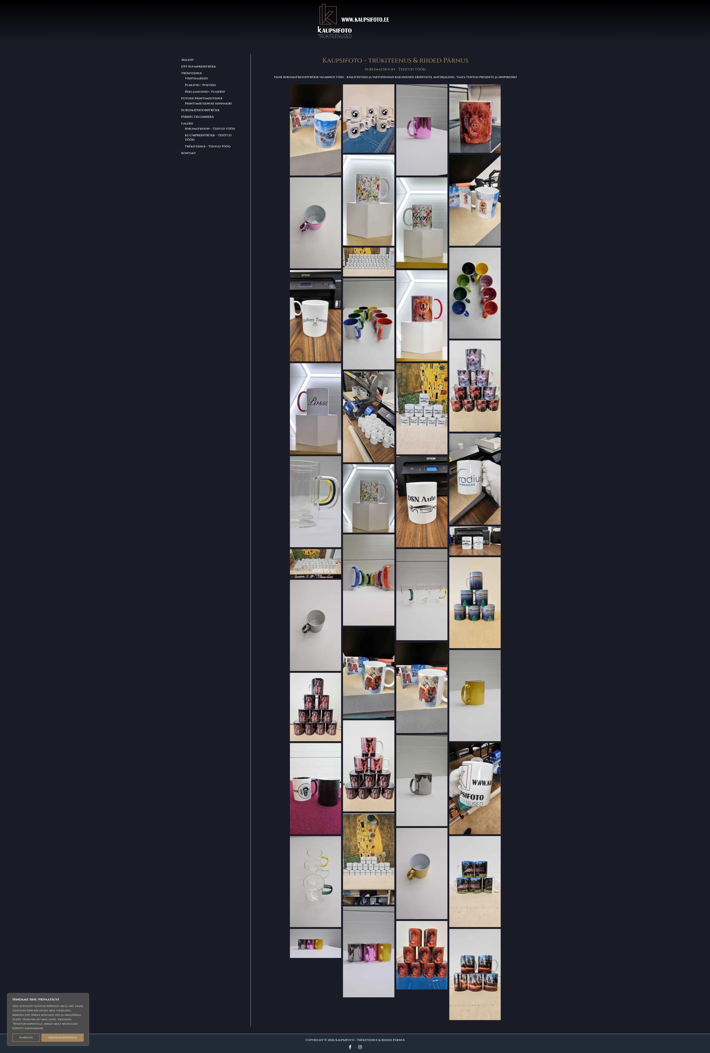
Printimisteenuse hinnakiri (208, 104)
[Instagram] (360, 1047)
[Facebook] (350, 1047)
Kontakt (188, 153)
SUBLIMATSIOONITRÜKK (200, 110)
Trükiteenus (191, 73)
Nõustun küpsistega (62, 1037)
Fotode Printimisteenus (201, 98)
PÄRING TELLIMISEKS (197, 117)
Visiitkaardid (196, 78)
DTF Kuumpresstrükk (198, 67)
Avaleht (187, 60)
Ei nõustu (26, 1037)
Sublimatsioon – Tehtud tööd (210, 129)
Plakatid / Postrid (200, 85)
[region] (48, 1019)
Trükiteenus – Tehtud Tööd (208, 146)
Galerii (187, 124)
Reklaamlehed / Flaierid (205, 92)
